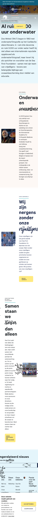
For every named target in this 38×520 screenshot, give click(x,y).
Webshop (22, 22)
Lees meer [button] (11, 516)
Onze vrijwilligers (4, 491)
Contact (20, 26)
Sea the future (18, 485)
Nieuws (14, 22)
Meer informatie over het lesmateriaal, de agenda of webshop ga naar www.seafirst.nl (18, 2)
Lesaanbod (15, 17)
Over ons (14, 13)
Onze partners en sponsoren (10, 438)
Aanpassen (28, 508)
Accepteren (28, 504)
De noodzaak (16, 9)
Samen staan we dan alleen (12, 320)
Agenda (24, 17)
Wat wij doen (3, 485)
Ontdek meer (31, 491)
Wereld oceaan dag (18, 492)
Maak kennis (24, 279)
